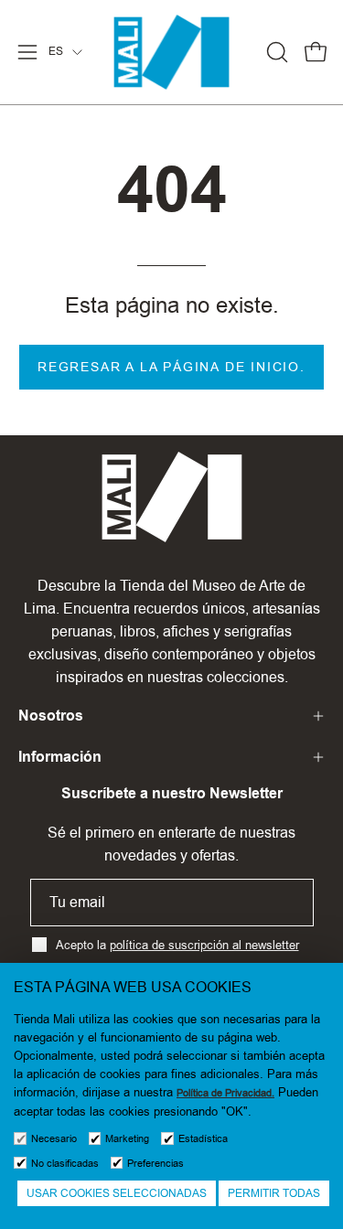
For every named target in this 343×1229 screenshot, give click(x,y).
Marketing (127, 1139)
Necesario (54, 1139)
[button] (275, 52)
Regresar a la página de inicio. (171, 367)
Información (60, 756)
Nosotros (50, 715)
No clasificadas (65, 1163)
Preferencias (155, 1163)
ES (55, 51)
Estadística (203, 1139)
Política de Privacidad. (225, 1093)
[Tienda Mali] (172, 52)
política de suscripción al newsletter (204, 944)
